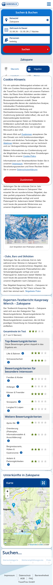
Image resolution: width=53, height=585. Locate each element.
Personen (14, 38)
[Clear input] (47, 20)
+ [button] (7, 491)
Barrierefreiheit (42, 575)
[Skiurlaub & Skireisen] (10, 4)
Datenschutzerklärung (27, 169)
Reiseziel (14, 18)
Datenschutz (25, 575)
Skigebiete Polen (33, 291)
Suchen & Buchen (27, 12)
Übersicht (15, 69)
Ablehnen (7, 143)
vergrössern (43, 483)
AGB (22, 578)
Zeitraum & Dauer (18, 28)
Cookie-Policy (29, 156)
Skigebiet (38, 69)
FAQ (31, 578)
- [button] (7, 496)
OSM (41, 544)
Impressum (17, 163)
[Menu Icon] (49, 4)
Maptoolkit (33, 544)
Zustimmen (26, 134)
